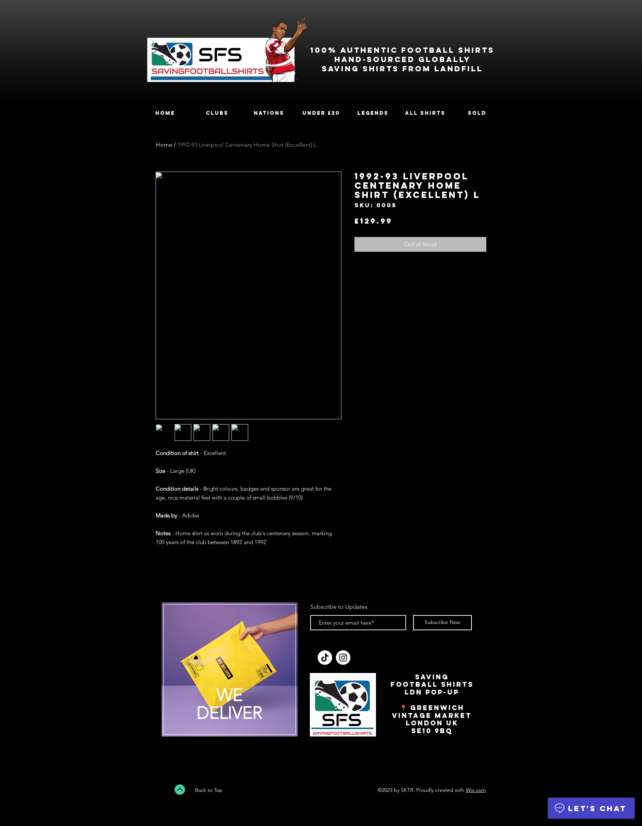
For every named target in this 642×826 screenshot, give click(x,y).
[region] (229, 674)
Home (164, 144)
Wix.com (476, 790)
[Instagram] (343, 657)
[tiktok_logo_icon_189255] (325, 657)
